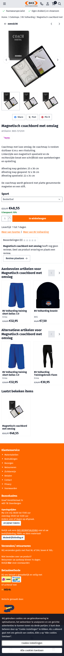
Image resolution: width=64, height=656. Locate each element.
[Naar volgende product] (59, 24)
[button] (4, 3)
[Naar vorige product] (51, 24)
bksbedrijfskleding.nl (13, 537)
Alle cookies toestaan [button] (31, 650)
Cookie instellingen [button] (32, 643)
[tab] (19, 240)
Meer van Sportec (10, 232)
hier (10, 563)
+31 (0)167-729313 (11, 523)
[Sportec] (7, 139)
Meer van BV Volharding (36, 232)
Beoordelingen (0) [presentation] (12, 240)
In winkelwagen (37, 218)
